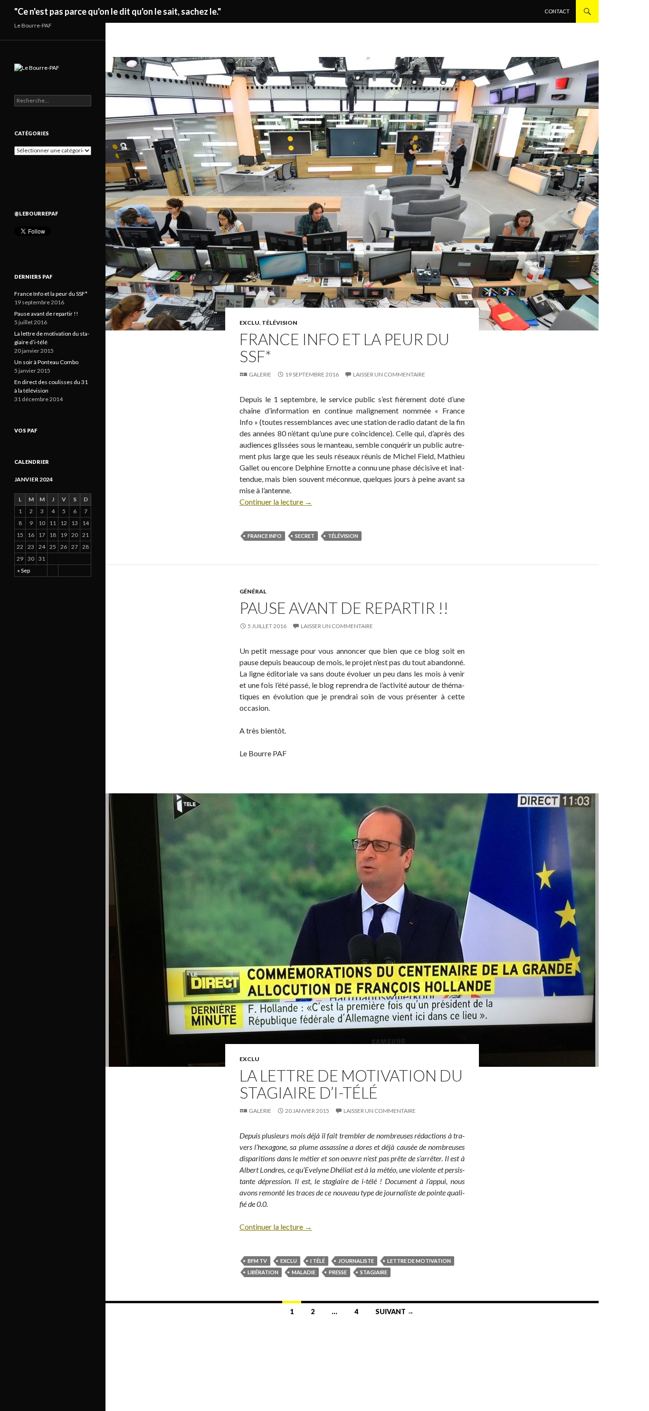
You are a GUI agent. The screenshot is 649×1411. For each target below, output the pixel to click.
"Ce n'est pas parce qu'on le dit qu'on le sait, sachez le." (117, 11)
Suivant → (394, 1312)
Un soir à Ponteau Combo (46, 362)
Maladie (303, 1272)
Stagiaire (373, 1272)
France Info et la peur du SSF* (344, 347)
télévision (343, 536)
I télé (317, 1261)
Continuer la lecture (275, 501)
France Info (265, 536)
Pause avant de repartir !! (344, 607)
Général (253, 591)
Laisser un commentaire (389, 374)
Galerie (260, 374)
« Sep (23, 570)
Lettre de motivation (419, 1261)
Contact (557, 11)
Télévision (279, 322)
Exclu (249, 322)
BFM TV (257, 1261)
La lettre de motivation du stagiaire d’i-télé (351, 1084)
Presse (338, 1272)
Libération (263, 1272)
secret (305, 536)
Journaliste (356, 1261)
